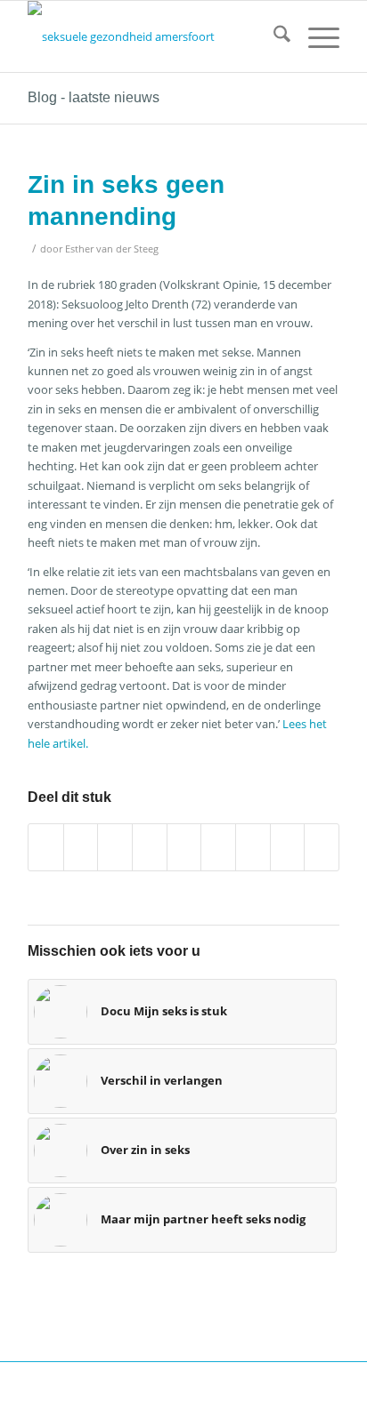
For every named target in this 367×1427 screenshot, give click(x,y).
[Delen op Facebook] (46, 847)
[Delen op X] (81, 847)
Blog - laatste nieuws (93, 97)
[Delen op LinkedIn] (184, 847)
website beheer (63, 1403)
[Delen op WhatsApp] (115, 847)
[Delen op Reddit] (288, 847)
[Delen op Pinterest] (150, 847)
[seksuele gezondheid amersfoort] (152, 36)
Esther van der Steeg (112, 249)
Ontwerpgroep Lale (219, 1403)
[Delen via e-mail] (321, 847)
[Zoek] (273, 36)
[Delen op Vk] (253, 847)
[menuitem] (273, 36)
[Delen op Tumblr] (218, 847)
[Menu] (314, 36)
